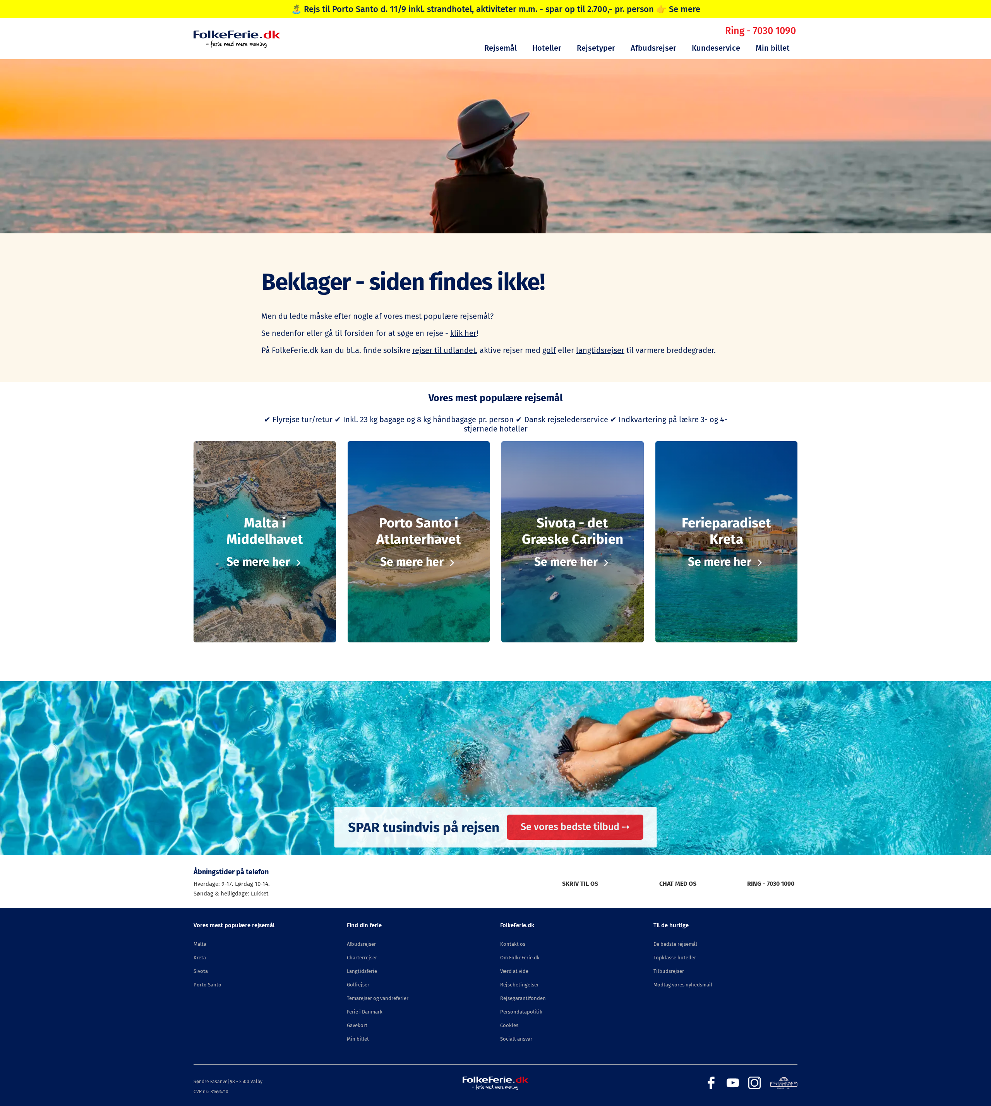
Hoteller (546, 48)
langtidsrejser (600, 350)
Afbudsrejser (653, 48)
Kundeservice (716, 48)
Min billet (773, 48)
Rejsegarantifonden (523, 998)
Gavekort (357, 1025)
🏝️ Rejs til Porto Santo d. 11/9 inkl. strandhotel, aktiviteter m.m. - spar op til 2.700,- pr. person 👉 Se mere (495, 9)
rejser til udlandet (444, 350)
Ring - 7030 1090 (760, 31)
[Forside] (237, 46)
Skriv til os (580, 883)
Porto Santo (207, 985)
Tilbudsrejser (668, 971)
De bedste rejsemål (675, 944)
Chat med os (677, 883)
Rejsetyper (596, 48)
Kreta (200, 957)
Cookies (509, 1025)
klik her (463, 333)
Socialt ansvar (516, 1039)
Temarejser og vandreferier (377, 998)
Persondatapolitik (521, 1012)
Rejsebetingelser (519, 985)
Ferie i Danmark (364, 1012)
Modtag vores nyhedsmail (682, 985)
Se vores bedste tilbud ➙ (575, 827)
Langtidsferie (362, 971)
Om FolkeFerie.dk (520, 957)
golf (549, 350)
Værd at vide (514, 971)
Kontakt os (512, 944)
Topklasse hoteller (674, 957)
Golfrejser (358, 985)
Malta (200, 944)
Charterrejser (362, 957)
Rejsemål (500, 48)
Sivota (201, 971)
